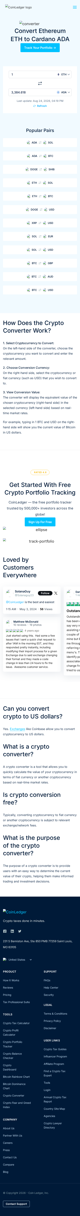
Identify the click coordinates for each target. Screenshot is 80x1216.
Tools (47, 1082)
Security (49, 994)
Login (47, 1089)
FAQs (47, 980)
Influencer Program (55, 1056)
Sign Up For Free (40, 522)
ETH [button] (63, 74)
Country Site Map (54, 1108)
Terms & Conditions (55, 1013)
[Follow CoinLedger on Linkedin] (12, 931)
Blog (5, 1171)
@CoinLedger (15, 602)
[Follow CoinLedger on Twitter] (20, 931)
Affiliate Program (54, 1063)
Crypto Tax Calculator (16, 1023)
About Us (8, 1128)
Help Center (51, 987)
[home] (22, 7)
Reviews (8, 987)
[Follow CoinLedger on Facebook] (5, 931)
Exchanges (17, 729)
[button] (75, 8)
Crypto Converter (13, 1095)
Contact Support (16, 1203)
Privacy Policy (52, 1020)
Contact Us (10, 1157)
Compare (8, 1164)
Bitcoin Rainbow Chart (16, 1076)
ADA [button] (64, 92)
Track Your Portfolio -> (40, 48)
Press (6, 1150)
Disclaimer (50, 1028)
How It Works (11, 980)
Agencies (49, 1116)
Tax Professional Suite (16, 1002)
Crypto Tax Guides (55, 1049)
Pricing (7, 994)
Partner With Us (12, 1135)
